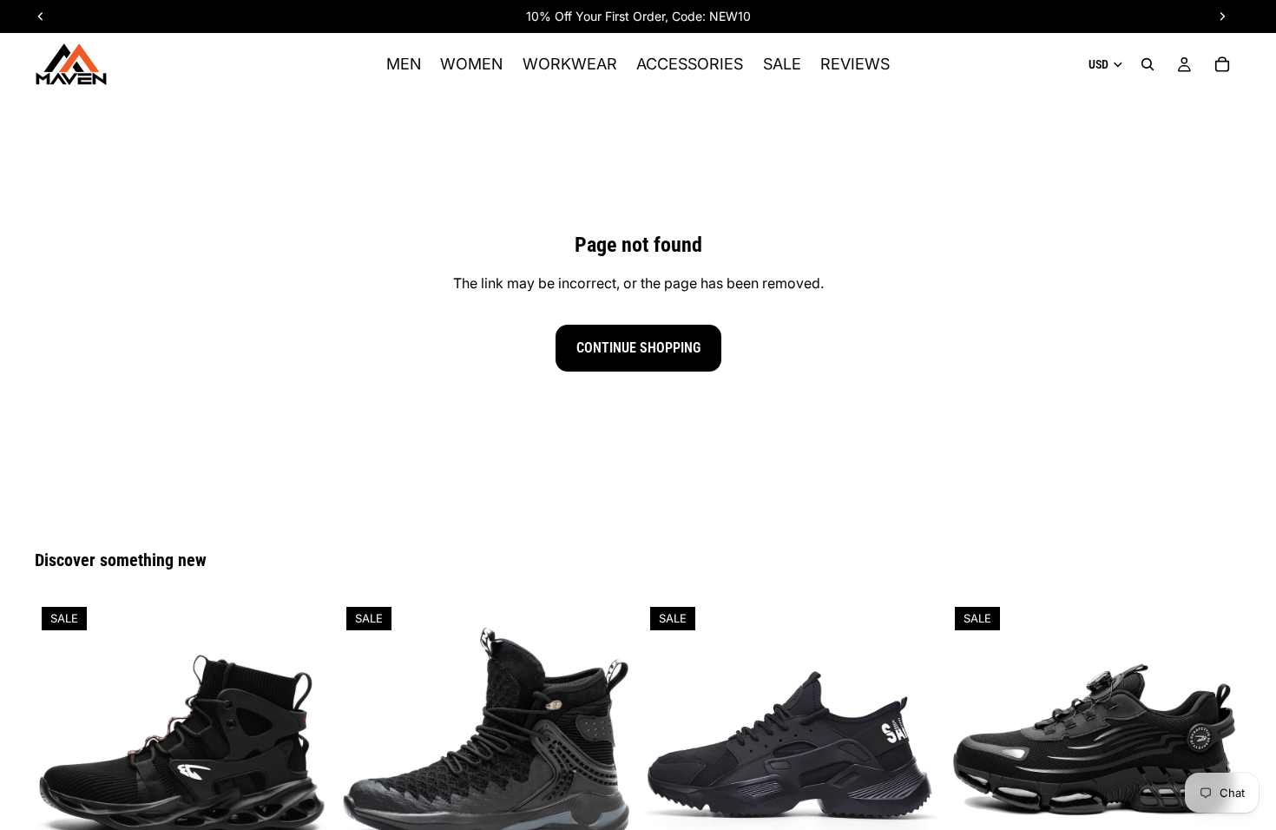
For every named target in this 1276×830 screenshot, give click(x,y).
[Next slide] (303, 747)
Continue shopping (638, 347)
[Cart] (1222, 64)
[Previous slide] (61, 747)
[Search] (1147, 64)
